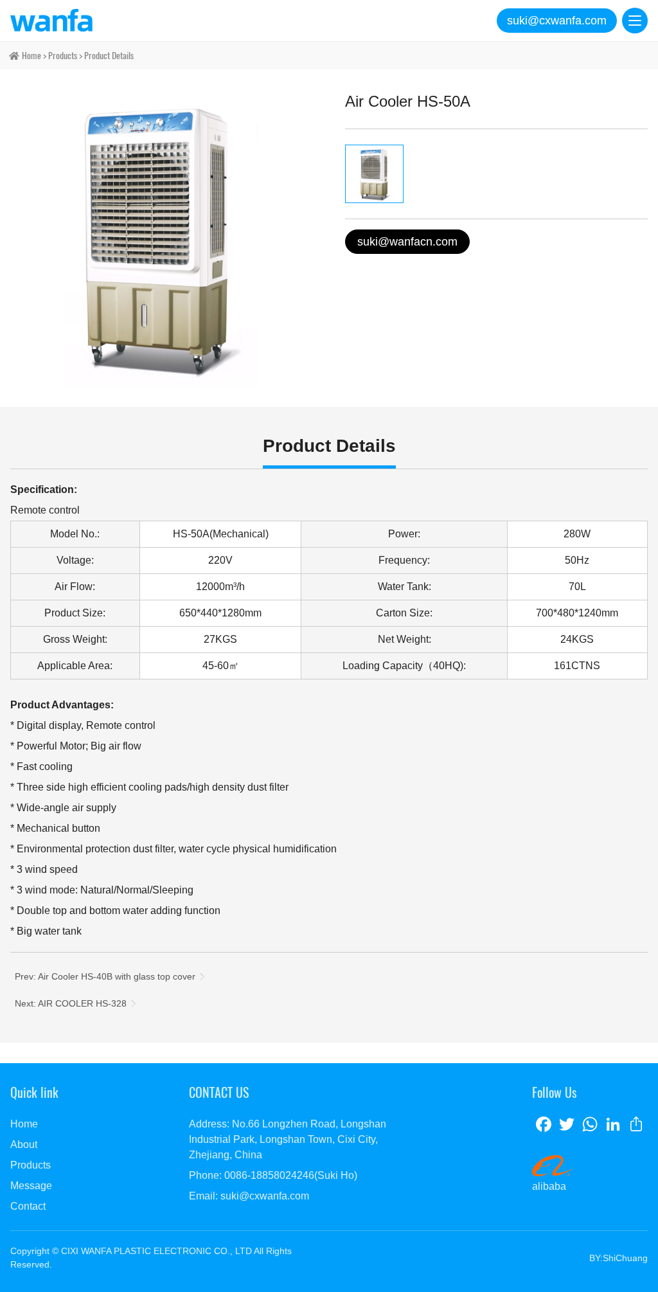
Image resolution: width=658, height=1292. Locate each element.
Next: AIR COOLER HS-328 (71, 1003)
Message (31, 1185)
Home (24, 1123)
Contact (28, 1206)
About (23, 1144)
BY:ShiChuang (618, 1258)
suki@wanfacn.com (407, 241)
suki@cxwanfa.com (557, 20)
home (31, 55)
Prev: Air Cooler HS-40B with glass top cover (105, 976)
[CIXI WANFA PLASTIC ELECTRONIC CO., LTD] (51, 20)
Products (62, 55)
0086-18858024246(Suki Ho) (290, 1175)
